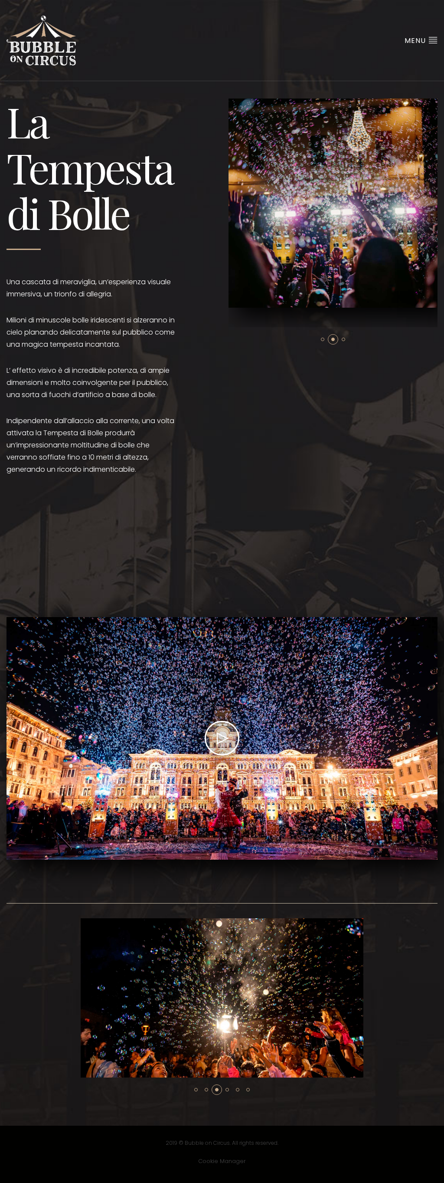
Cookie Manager (222, 1161)
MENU (416, 41)
